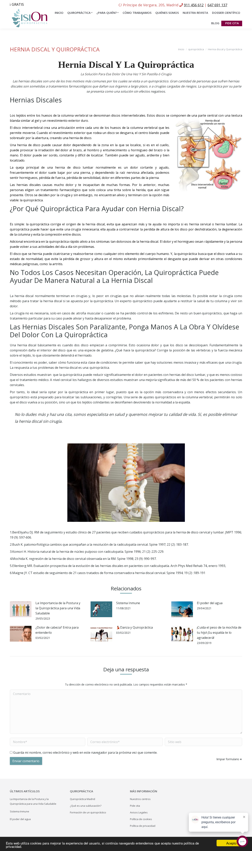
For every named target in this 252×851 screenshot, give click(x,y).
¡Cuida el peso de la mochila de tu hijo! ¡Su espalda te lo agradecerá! (219, 632)
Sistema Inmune (128, 603)
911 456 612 (194, 5)
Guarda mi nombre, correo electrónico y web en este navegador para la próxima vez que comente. (85, 752)
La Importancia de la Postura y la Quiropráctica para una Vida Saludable (57, 608)
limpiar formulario (228, 759)
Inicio (181, 49)
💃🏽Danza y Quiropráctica (134, 627)
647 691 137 (217, 5)
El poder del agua (209, 603)
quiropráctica (196, 49)
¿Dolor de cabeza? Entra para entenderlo (57, 630)
